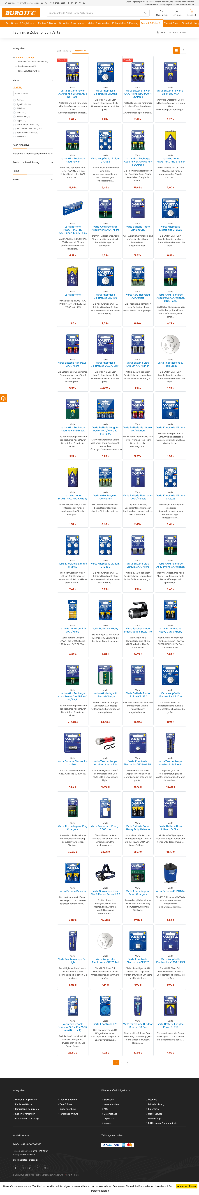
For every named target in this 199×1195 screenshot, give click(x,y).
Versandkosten (111, 1104)
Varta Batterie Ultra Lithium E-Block (171, 828)
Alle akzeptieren (186, 1186)
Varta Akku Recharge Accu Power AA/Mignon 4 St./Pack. (138, 161)
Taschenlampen (27, 66)
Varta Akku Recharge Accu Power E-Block (73, 429)
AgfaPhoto (24, 104)
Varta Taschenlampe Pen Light (72, 961)
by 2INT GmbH (73, 1175)
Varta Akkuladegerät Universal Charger (105, 695)
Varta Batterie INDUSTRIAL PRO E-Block (170, 160)
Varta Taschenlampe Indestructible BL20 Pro (138, 630)
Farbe (16, 170)
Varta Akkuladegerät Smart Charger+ (138, 893)
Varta (18, 87)
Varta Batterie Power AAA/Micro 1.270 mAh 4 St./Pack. (138, 93)
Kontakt (107, 1123)
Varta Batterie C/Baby (105, 628)
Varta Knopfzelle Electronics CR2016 (170, 695)
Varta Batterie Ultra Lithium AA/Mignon (137, 364)
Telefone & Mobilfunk (29, 71)
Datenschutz (110, 1114)
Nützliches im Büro (69, 1114)
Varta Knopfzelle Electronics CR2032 (105, 92)
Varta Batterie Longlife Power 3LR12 (170, 1026)
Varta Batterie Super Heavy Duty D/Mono (138, 828)
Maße (16, 179)
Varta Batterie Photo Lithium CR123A (138, 695)
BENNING (23, 136)
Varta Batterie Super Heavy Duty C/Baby (170, 630)
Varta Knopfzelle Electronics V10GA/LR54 (138, 763)
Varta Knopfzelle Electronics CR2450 (105, 296)
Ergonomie (153, 1109)
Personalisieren (100, 1190)
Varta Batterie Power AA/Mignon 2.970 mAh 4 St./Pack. (72, 93)
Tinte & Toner (171, 23)
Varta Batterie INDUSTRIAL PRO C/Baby (72, 497)
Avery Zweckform (28, 124)
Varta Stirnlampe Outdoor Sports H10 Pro (138, 1026)
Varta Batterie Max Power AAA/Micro (72, 364)
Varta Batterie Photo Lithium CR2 (138, 228)
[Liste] (183, 50)
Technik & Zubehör (151, 23)
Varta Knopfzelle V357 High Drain (170, 364)
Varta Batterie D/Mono (73, 891)
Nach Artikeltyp (21, 144)
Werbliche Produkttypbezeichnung (31, 153)
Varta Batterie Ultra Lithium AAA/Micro (138, 565)
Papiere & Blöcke (47, 23)
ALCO (21, 112)
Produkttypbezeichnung (26, 162)
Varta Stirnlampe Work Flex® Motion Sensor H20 (105, 893)
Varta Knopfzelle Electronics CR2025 (170, 228)
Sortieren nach (64, 51)
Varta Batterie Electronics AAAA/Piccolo (138, 497)
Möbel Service (155, 1114)
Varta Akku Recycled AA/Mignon (105, 497)
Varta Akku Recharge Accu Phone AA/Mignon (170, 565)
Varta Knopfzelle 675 (105, 1024)
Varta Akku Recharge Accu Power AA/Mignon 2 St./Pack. (171, 297)
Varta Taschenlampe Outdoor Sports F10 (105, 763)
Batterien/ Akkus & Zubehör (33, 61)
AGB (106, 1109)
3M (20, 100)
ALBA (21, 108)
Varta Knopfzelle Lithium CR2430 (105, 565)
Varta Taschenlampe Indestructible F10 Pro (170, 763)
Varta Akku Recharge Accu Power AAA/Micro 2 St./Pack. (73, 696)
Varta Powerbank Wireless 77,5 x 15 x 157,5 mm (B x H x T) (72, 1027)
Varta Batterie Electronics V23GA (73, 763)
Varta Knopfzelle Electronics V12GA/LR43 (170, 961)
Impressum (109, 1118)
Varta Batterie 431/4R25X (170, 891)
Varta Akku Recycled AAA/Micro (138, 296)
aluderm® (23, 116)
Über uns (152, 1099)
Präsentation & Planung (125, 23)
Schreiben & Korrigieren (72, 23)
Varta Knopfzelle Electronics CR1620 (138, 961)
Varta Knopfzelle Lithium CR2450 (72, 565)
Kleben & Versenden (98, 23)
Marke (16, 80)
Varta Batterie (73, 294)
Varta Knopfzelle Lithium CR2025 (170, 497)
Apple (21, 120)
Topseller (79, 51)
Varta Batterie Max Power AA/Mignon (138, 429)
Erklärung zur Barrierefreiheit (162, 1123)
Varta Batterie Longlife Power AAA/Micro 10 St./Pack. (105, 430)
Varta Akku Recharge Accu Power (73, 160)
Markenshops (155, 1118)
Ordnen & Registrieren (23, 23)
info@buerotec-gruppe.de (26, 1160)
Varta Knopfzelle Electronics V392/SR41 (105, 961)
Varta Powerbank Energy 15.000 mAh (105, 828)
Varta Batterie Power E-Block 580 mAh (170, 92)
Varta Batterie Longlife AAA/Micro (73, 630)
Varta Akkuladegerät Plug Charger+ (73, 828)
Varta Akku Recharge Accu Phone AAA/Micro (105, 228)
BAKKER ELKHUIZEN (29, 128)
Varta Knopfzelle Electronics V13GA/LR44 (105, 364)
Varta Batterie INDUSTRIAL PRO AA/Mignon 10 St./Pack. (73, 229)
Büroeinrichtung (68, 1109)
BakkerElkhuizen (27, 132)
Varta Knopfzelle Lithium (170, 427)
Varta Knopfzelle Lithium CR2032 (105, 160)
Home (162, 32)
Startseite (109, 1099)
